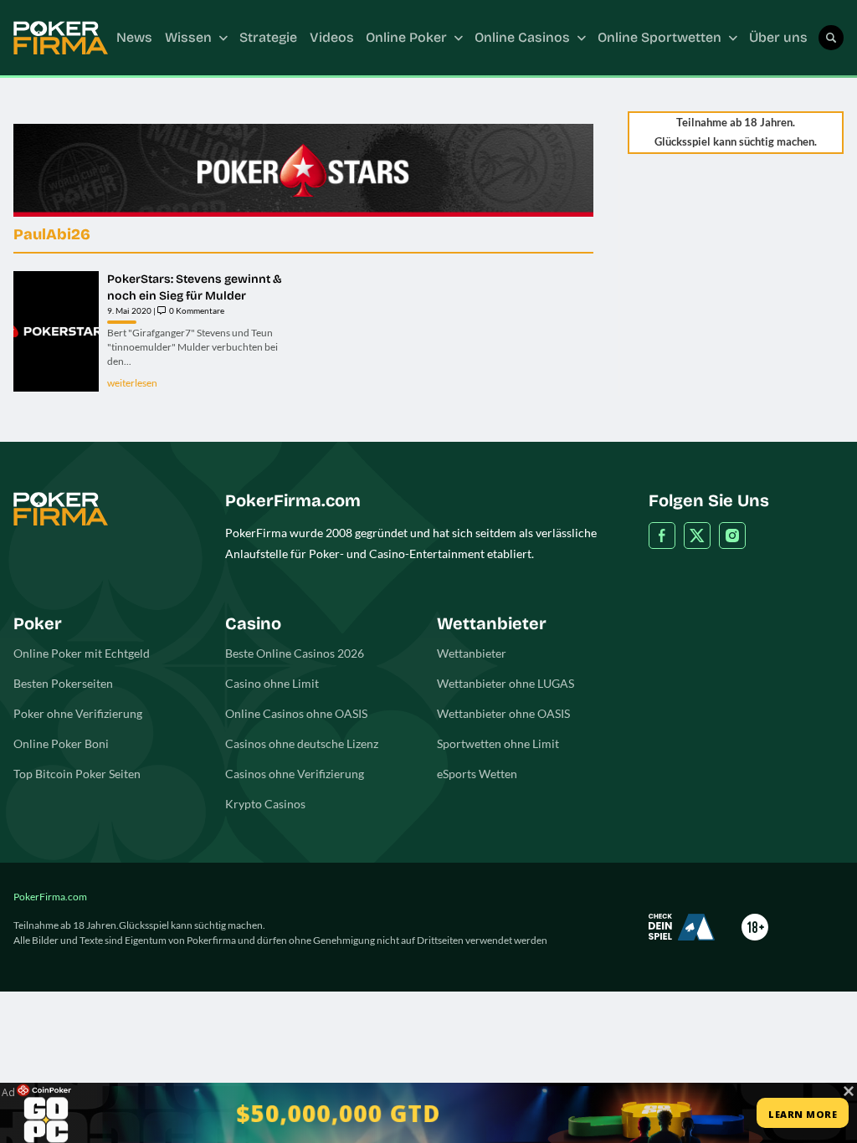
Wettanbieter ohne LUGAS (505, 683)
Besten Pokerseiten (63, 683)
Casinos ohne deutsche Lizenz (301, 743)
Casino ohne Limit (272, 683)
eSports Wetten (477, 773)
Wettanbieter (471, 653)
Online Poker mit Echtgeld (81, 653)
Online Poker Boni (61, 743)
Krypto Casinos (265, 804)
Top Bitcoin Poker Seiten (77, 773)
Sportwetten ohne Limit (498, 743)
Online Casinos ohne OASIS (296, 713)
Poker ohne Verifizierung (77, 713)
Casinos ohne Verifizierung (294, 773)
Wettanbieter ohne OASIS (503, 713)
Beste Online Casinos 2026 (294, 653)
